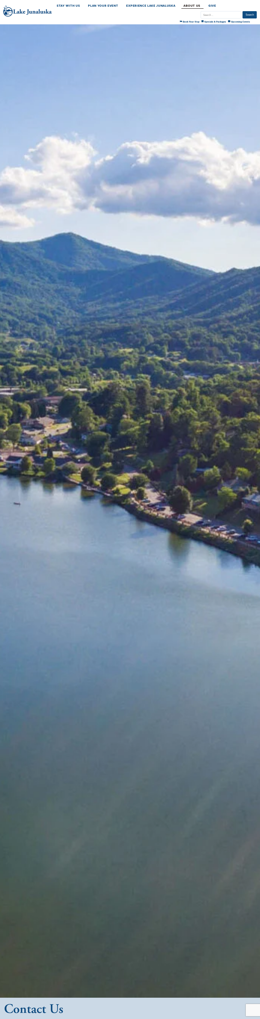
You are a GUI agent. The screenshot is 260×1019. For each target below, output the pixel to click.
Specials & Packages (215, 21)
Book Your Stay (190, 21)
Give (212, 5)
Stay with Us (68, 5)
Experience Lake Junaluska (150, 5)
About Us (191, 5)
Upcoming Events (240, 21)
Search (250, 14)
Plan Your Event (103, 5)
